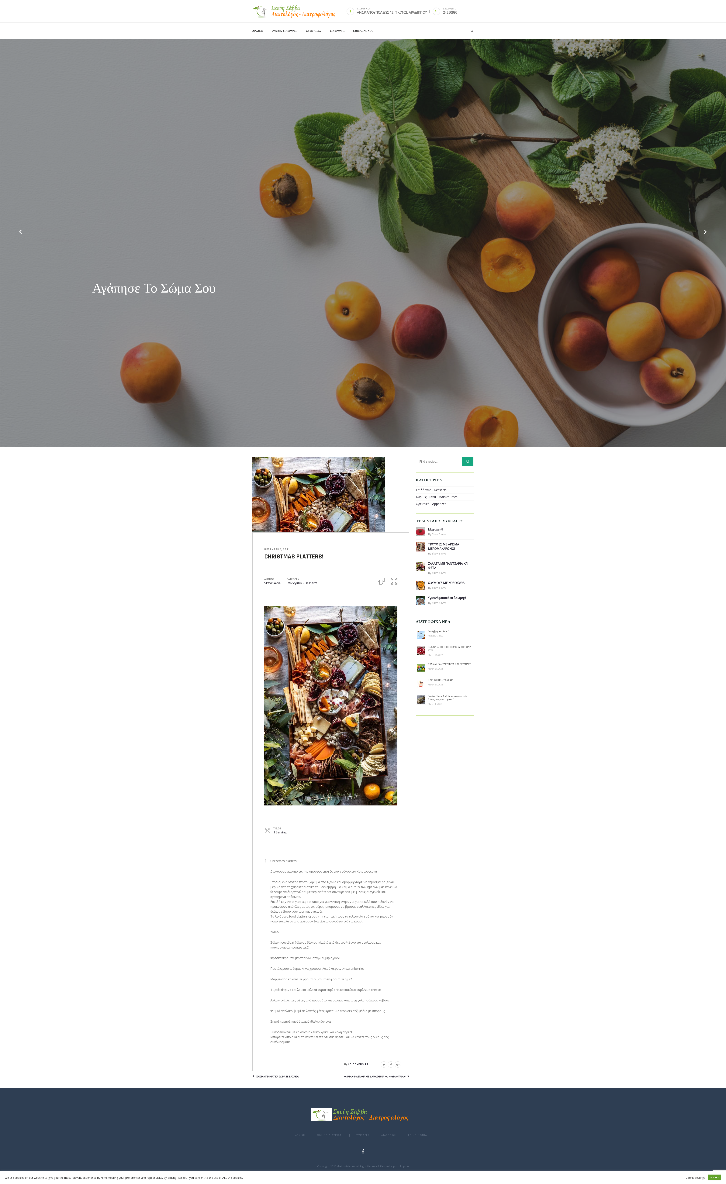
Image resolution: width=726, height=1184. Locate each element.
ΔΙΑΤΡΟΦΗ (337, 30)
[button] (394, 580)
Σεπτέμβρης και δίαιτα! (438, 631)
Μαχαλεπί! (435, 529)
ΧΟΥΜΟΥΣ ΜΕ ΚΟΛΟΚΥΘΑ (446, 583)
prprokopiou (401, 1166)
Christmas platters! (293, 556)
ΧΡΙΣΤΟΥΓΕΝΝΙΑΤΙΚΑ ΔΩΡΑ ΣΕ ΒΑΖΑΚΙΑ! (277, 1076)
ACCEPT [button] (714, 1177)
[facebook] (363, 1151)
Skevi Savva (272, 583)
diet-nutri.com (346, 1166)
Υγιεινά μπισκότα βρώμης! (447, 598)
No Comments (358, 1064)
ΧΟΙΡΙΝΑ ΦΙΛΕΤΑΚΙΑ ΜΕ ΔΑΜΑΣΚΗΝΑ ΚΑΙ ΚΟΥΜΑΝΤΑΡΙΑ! (375, 1076)
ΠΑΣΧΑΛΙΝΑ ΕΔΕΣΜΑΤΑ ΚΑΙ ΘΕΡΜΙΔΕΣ (449, 664)
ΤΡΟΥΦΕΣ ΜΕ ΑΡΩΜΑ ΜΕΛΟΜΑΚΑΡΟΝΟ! (443, 546)
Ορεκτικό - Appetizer (431, 504)
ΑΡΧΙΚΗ (258, 30)
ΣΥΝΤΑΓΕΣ (313, 30)
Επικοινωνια (363, 30)
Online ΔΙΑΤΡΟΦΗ (285, 30)
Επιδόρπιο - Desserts (302, 583)
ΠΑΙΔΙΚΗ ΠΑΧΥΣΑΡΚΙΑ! (441, 680)
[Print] (381, 580)
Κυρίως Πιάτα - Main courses (437, 497)
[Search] (467, 461)
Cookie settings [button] (695, 1177)
